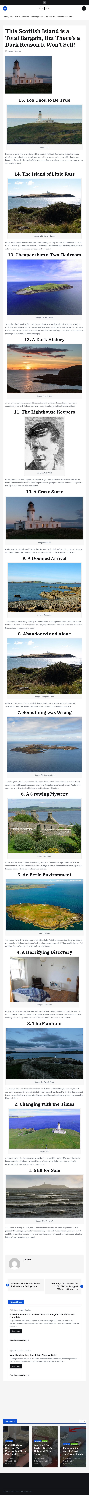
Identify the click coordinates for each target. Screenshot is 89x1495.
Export (44, 1441)
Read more (16, 1331)
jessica (10, 51)
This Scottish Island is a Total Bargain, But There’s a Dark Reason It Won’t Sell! (42, 16)
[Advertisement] (20, 1399)
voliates (12, 1458)
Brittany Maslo (17, 1310)
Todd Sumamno (73, 1458)
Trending (74, 1444)
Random (18, 51)
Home (5, 16)
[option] (16, 1446)
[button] (81, 1421)
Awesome (9, 1441)
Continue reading (18, 1340)
